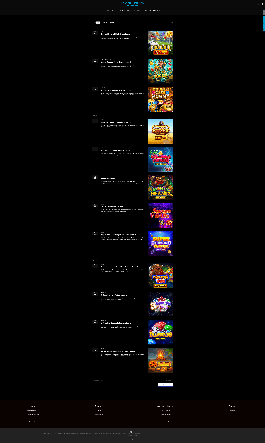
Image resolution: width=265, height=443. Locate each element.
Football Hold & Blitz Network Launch (116, 34)
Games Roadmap (99, 414)
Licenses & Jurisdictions (33, 414)
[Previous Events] (92, 22)
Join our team (232, 410)
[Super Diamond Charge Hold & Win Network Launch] (160, 243)
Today (98, 22)
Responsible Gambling (33, 410)
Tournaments (99, 418)
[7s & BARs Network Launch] (160, 215)
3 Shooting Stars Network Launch (114, 295)
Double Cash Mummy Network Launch (116, 90)
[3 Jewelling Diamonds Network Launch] (160, 332)
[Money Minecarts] (160, 187)
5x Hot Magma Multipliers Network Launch (118, 351)
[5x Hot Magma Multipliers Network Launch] (160, 360)
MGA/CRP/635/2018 (102, 433)
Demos (99, 410)
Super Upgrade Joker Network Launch (116, 62)
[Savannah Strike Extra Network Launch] (160, 131)
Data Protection (32, 418)
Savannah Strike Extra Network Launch (116, 122)
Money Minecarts (108, 178)
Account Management (166, 414)
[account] (262, 4)
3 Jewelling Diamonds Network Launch (116, 323)
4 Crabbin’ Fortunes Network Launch (115, 150)
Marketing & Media (166, 418)
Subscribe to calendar (165, 385)
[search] (258, 4)
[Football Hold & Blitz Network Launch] (160, 43)
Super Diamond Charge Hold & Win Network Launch (122, 234)
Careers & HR (166, 421)
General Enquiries (166, 410)
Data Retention (32, 421)
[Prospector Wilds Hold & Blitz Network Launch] (160, 275)
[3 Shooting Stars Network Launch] (160, 304)
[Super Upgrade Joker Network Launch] (160, 71)
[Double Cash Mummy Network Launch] (160, 99)
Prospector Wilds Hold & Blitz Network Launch (119, 267)
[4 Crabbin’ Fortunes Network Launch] (160, 159)
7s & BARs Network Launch (112, 206)
